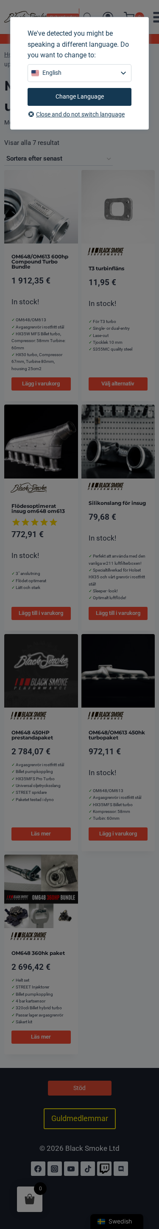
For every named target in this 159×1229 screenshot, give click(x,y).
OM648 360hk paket (38, 953)
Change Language (80, 96)
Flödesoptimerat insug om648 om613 (38, 508)
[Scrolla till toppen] (143, 1185)
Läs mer (41, 833)
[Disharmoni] (121, 1168)
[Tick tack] (88, 1168)
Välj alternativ (117, 383)
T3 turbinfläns (106, 268)
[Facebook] (38, 1168)
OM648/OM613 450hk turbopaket (117, 735)
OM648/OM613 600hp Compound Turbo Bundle (39, 261)
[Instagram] (54, 1168)
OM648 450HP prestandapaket (32, 735)
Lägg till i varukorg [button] (41, 613)
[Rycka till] (104, 1168)
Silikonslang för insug (117, 503)
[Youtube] (71, 1168)
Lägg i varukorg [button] (41, 383)
